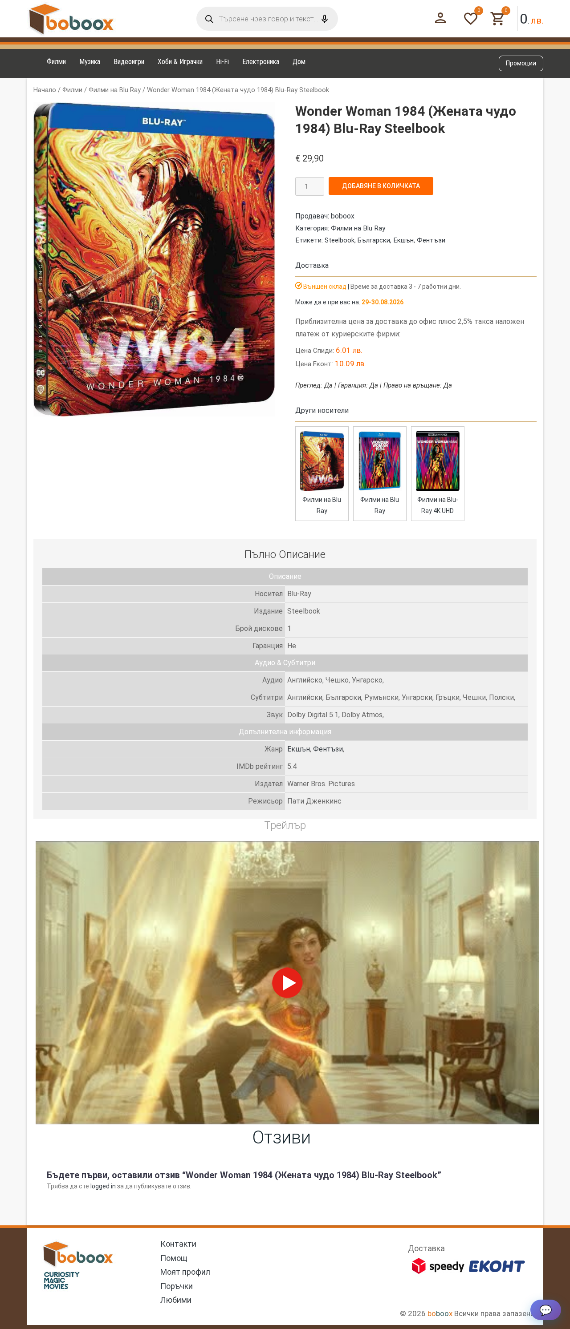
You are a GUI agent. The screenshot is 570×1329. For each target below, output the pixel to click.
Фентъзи (431, 240)
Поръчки (176, 1286)
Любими (175, 1300)
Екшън (403, 240)
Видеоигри (129, 61)
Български (374, 240)
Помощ (173, 1258)
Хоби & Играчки (180, 61)
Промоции (521, 63)
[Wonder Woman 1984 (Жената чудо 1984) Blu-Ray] (380, 489)
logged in (103, 1186)
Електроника (260, 61)
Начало (44, 90)
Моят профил (185, 1271)
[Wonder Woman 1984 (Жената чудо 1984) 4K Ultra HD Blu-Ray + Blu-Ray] (438, 489)
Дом (299, 61)
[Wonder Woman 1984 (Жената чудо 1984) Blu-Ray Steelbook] (322, 489)
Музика (89, 61)
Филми (56, 61)
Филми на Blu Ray (115, 90)
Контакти (178, 1243)
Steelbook (339, 240)
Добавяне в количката (381, 186)
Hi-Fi (222, 61)
